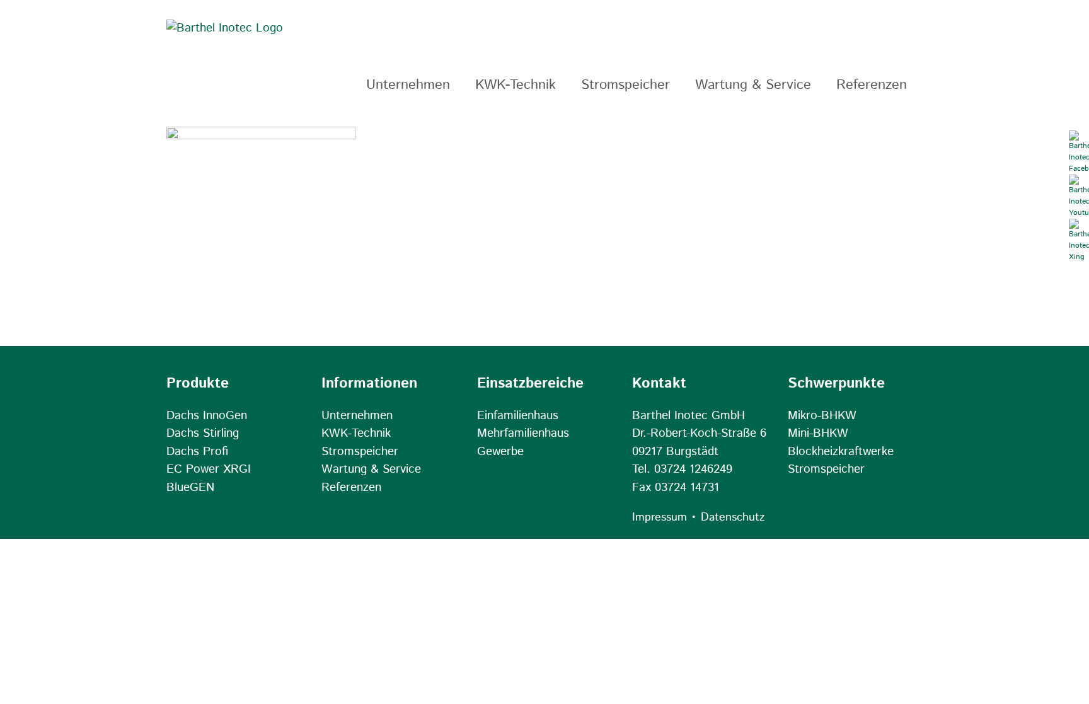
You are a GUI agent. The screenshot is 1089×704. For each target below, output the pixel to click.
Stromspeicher (359, 451)
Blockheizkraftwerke (841, 451)
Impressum (659, 517)
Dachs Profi (197, 451)
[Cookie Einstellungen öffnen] (28, 687)
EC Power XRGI (208, 469)
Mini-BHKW (818, 433)
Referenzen (351, 487)
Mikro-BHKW (822, 415)
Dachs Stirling (202, 433)
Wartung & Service (371, 469)
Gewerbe (500, 451)
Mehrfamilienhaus (523, 433)
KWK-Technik (356, 433)
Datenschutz (732, 517)
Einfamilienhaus (517, 415)
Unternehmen (357, 415)
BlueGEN (190, 487)
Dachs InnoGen (206, 415)
